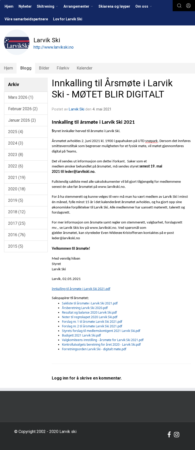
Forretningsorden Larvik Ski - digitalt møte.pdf (94, 349)
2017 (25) (16, 223)
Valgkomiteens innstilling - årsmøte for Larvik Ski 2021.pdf (102, 340)
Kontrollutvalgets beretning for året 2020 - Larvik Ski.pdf (101, 344)
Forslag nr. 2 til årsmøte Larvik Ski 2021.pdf (92, 326)
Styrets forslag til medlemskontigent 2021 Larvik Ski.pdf (101, 331)
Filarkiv (63, 68)
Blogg (25, 68)
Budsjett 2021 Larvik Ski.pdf (81, 335)
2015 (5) (15, 246)
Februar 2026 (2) (23, 108)
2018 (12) (16, 211)
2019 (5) (15, 200)
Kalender (84, 68)
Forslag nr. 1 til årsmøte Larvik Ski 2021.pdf (92, 321)
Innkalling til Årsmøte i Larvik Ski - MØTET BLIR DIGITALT (112, 89)
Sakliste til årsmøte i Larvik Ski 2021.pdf (90, 303)
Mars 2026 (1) (20, 97)
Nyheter (25, 6)
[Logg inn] (188, 5)
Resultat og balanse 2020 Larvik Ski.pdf (89, 312)
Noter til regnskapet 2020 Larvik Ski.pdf (89, 317)
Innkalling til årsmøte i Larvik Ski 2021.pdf (81, 289)
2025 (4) (15, 131)
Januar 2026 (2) (22, 120)
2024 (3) (15, 143)
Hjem (9, 6)
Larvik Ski (76, 109)
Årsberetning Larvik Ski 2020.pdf (85, 308)
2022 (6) (15, 166)
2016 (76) (16, 234)
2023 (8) (15, 154)
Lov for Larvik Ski (67, 19)
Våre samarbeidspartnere (26, 19)
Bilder (44, 68)
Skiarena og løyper (114, 6)
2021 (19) (16, 177)
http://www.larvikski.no (54, 47)
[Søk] (179, 5)
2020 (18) (16, 189)
